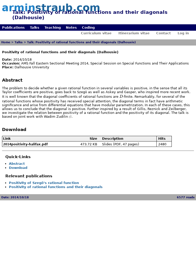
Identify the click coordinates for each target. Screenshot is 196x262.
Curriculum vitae (96, 33)
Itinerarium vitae (134, 33)
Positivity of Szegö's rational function (44, 183)
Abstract (17, 164)
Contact (163, 33)
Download (18, 168)
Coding (88, 27)
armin (51, 8)
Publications (13, 27)
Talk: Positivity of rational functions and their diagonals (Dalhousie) (81, 42)
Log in (183, 33)
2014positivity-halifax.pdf (25, 144)
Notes (71, 27)
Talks (34, 27)
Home (5, 42)
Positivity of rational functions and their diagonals (56, 187)
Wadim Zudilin (56, 116)
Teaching (52, 27)
